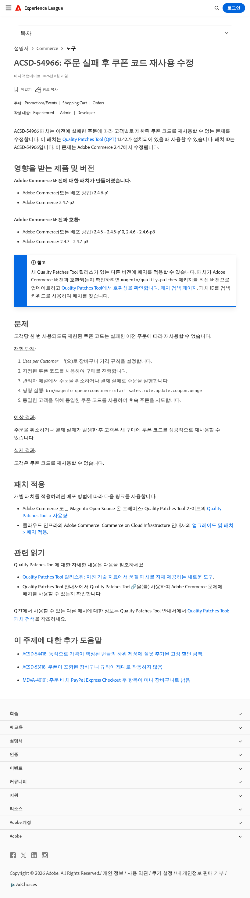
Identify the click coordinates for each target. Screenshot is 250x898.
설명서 (21, 48)
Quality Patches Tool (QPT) (89, 139)
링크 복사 (50, 89)
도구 (71, 48)
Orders (98, 103)
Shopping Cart (74, 103)
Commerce (47, 48)
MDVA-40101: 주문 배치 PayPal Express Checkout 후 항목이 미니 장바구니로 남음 (106, 680)
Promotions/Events (41, 103)
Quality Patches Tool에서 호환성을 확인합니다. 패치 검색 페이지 (129, 288)
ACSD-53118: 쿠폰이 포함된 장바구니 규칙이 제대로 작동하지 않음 (92, 667)
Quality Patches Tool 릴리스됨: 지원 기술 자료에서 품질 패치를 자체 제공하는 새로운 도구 (118, 577)
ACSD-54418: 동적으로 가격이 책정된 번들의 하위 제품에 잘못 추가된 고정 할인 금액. (113, 654)
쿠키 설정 (162, 873)
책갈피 (26, 89)
